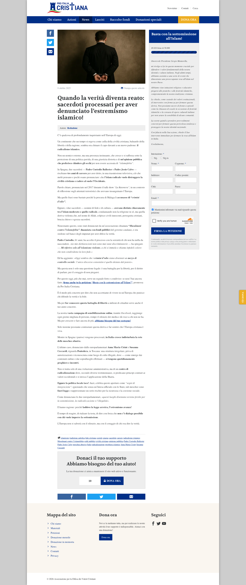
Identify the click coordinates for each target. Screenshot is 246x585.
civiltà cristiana (102, 441)
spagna (105, 438)
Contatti (184, 8)
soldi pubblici (89, 441)
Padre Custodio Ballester (134, 441)
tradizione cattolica (77, 438)
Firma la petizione (168, 231)
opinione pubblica (116, 441)
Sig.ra (165, 157)
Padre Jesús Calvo (65, 444)
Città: (153, 186)
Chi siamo (55, 19)
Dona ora (188, 19)
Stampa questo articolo (134, 87)
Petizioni (55, 532)
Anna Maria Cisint (128, 444)
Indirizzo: (155, 175)
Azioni (71, 19)
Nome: (155, 163)
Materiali (55, 528)
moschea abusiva (80, 444)
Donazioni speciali (148, 19)
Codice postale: (182, 175)
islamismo (65, 438)
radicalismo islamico (131, 438)
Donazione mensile (60, 537)
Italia (89, 444)
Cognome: (180, 163)
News (85, 19)
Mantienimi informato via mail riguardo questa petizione (173, 211)
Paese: (178, 186)
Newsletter (172, 8)
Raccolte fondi (120, 19)
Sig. (155, 157)
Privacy (55, 555)
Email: (155, 197)
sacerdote (112, 438)
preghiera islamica (112, 444)
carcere (120, 438)
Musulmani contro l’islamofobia (71, 441)
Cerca (195, 8)
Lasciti (99, 19)
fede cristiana (90, 438)
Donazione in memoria (62, 542)
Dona (242, 295)
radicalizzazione (98, 444)
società (99, 438)
